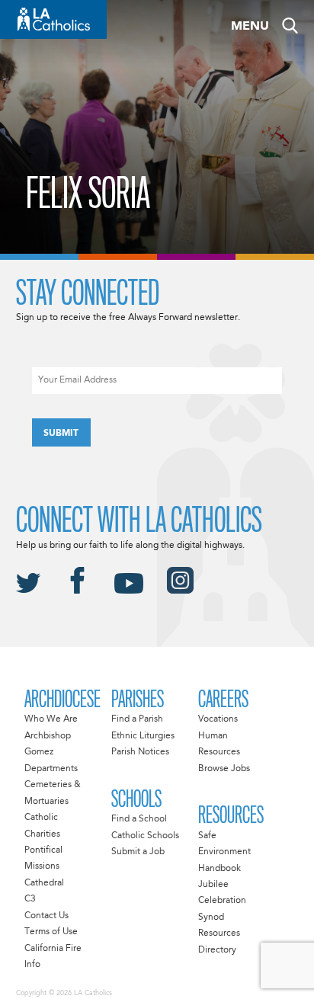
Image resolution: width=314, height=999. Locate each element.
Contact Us (46, 916)
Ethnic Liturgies (143, 736)
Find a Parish (137, 719)
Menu (250, 27)
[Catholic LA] (53, 19)
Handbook (219, 868)
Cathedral (44, 883)
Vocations (218, 719)
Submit (60, 433)
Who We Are (51, 719)
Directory (217, 950)
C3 (30, 899)
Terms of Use (51, 932)
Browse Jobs (224, 768)
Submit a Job (138, 852)
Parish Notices (140, 752)
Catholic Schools (145, 836)
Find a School (139, 819)
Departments (51, 768)
